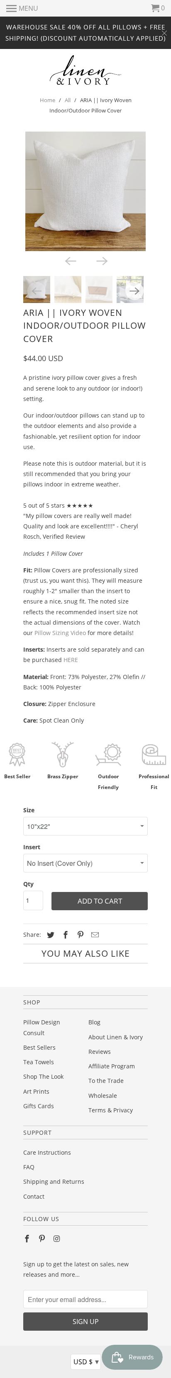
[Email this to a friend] (93, 935)
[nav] (22, 8)
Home (47, 100)
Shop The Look (43, 1076)
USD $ (86, 1361)
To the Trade (106, 1081)
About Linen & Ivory (115, 1037)
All (68, 100)
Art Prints (36, 1091)
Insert (31, 847)
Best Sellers (39, 1047)
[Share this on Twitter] (49, 935)
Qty (28, 884)
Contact (33, 1196)
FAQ (28, 1167)
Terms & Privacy (110, 1110)
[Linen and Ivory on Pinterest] (42, 1239)
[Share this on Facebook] (64, 935)
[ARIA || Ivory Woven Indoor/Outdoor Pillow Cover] (85, 192)
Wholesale (102, 1095)
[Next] (101, 260)
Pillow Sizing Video (60, 633)
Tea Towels (38, 1062)
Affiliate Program (111, 1066)
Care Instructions (47, 1152)
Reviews (99, 1051)
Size (28, 810)
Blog (94, 1022)
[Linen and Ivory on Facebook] (27, 1239)
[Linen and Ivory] (85, 70)
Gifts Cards (38, 1106)
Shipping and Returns (53, 1181)
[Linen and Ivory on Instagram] (57, 1239)
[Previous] (70, 260)
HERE (71, 660)
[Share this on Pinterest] (79, 935)
